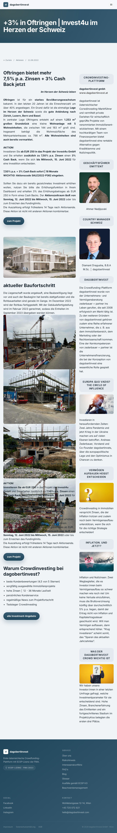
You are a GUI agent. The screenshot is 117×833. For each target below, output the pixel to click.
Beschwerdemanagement (75, 787)
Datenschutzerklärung (25, 827)
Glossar (65, 778)
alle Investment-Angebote (21, 616)
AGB (40, 827)
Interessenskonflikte (72, 764)
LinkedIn (7, 807)
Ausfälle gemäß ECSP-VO (75, 783)
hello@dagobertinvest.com (75, 812)
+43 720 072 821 (71, 807)
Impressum (8, 827)
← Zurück (7, 60)
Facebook (8, 803)
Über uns (66, 755)
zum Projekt (14, 221)
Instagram (8, 812)
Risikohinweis (68, 760)
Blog (64, 774)
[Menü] (111, 4)
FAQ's (65, 769)
